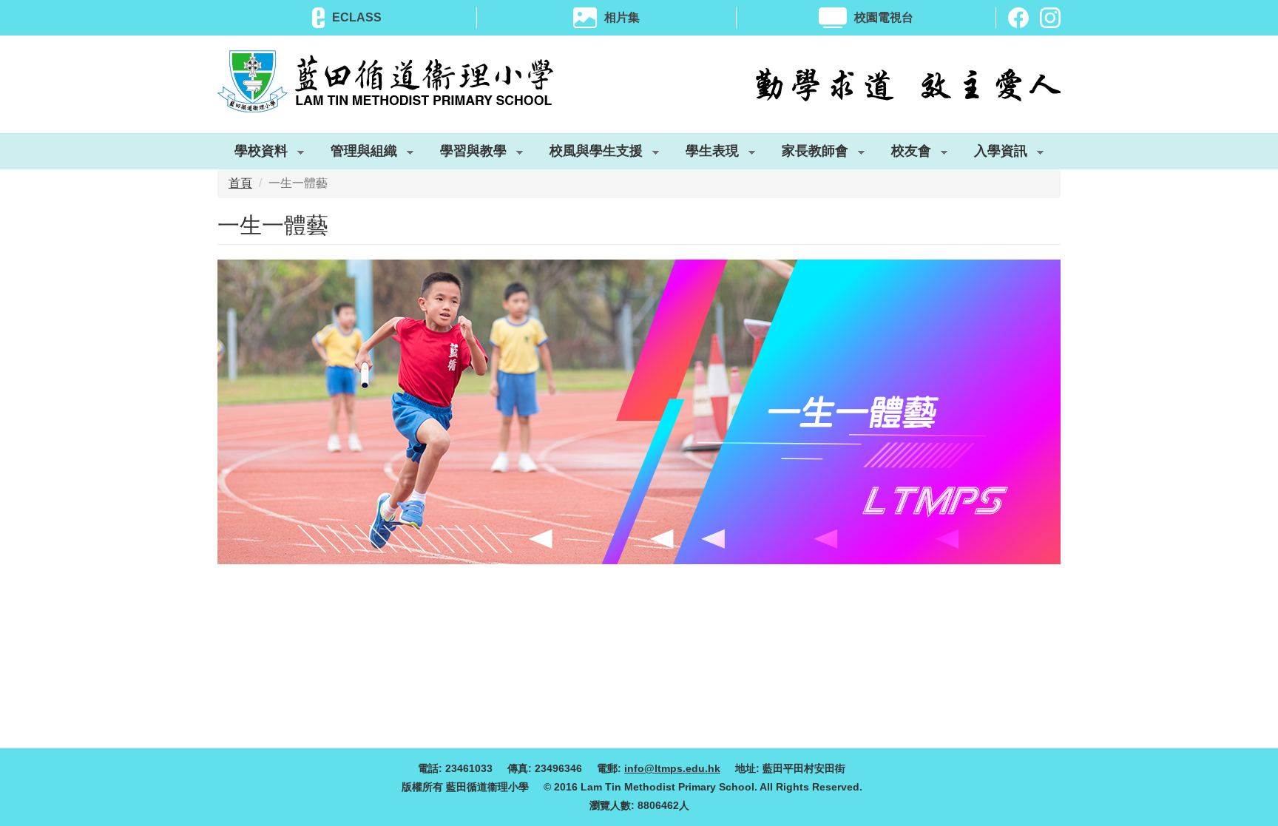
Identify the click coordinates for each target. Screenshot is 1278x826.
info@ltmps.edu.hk (672, 768)
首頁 (240, 183)
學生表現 (704, 153)
